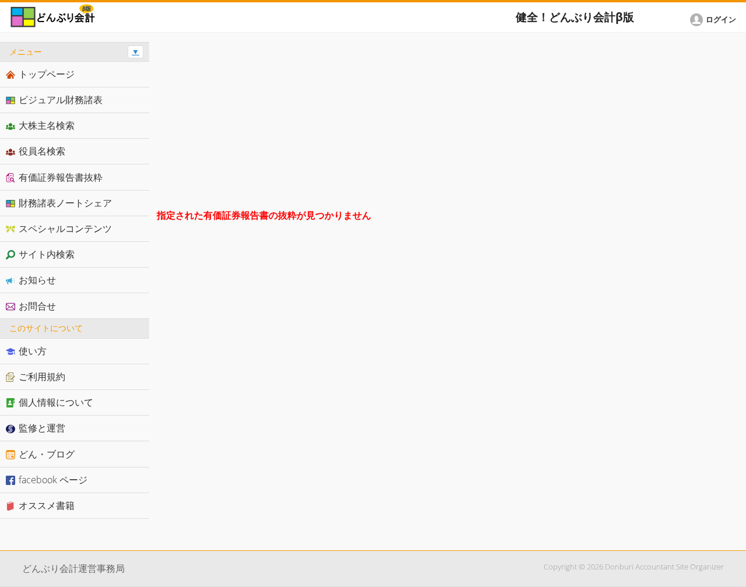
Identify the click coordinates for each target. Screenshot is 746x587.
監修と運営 (42, 427)
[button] (715, 20)
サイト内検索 (47, 254)
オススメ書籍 (47, 505)
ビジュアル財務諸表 (61, 99)
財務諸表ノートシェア (65, 202)
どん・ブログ (47, 454)
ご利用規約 (42, 376)
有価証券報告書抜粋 (61, 177)
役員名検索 (42, 151)
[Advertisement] (447, 123)
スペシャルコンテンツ (65, 228)
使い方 (33, 351)
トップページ (47, 74)
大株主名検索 (47, 125)
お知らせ (37, 279)
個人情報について (56, 402)
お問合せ (37, 306)
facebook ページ (53, 479)
